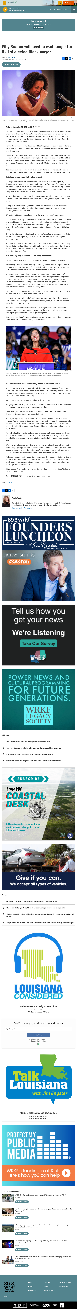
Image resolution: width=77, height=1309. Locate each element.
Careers (46, 1286)
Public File (47, 1282)
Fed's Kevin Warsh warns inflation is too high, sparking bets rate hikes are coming (33, 748)
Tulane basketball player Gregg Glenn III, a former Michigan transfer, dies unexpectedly (35, 908)
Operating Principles (65, 1282)
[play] (5, 9)
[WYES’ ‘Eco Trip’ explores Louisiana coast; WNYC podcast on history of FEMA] (8, 1198)
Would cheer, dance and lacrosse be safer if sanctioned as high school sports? (32, 901)
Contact (30, 1286)
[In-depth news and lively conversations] (38, 965)
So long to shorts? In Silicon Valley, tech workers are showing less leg (29, 754)
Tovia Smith (11, 57)
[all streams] (74, 9)
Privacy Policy (32, 1290)
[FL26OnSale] (38, 558)
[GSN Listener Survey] (38, 635)
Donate (69, 3)
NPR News (11, 482)
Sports (4, 895)
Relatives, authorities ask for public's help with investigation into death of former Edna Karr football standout (40, 915)
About (30, 1282)
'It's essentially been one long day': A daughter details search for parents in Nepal (33, 761)
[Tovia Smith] (6, 501)
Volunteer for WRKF (49, 1290)
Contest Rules (63, 1286)
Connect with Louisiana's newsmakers (38, 1113)
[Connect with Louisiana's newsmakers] (38, 1080)
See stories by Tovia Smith (22, 508)
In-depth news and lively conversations (38, 1006)
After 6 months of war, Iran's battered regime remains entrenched (28, 742)
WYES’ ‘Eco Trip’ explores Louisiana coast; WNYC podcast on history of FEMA (40, 1195)
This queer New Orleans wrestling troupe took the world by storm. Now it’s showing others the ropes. (40, 923)
